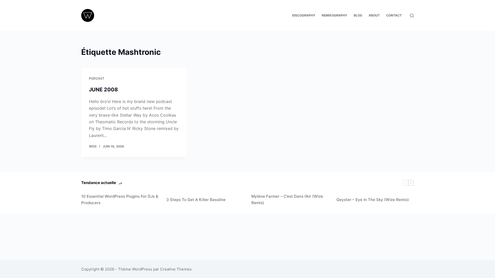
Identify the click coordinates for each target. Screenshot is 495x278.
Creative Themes (176, 269)
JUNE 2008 (103, 89)
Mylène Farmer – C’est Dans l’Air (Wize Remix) (287, 199)
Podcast (96, 78)
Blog (358, 15)
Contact (394, 15)
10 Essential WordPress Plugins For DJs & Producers (119, 199)
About (374, 15)
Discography (303, 15)
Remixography (334, 15)
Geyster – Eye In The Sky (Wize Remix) (372, 199)
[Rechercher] (412, 16)
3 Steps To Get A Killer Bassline (196, 199)
